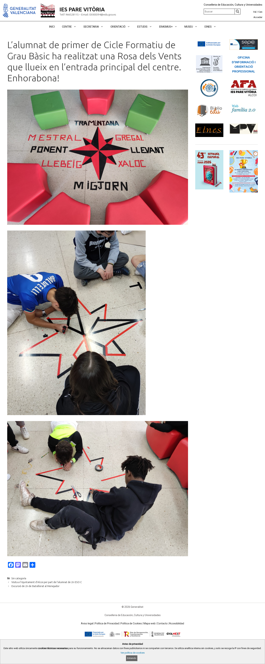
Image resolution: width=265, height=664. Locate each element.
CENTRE (67, 26)
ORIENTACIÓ (118, 26)
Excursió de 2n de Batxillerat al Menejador (35, 586)
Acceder (257, 17)
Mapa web (149, 623)
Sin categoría (18, 578)
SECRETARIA (91, 26)
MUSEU (188, 26)
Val (254, 11)
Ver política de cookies (133, 652)
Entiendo (131, 658)
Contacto (162, 623)
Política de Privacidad (107, 623)
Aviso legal (87, 623)
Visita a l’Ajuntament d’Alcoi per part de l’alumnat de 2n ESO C (46, 582)
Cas (260, 11)
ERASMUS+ (166, 26)
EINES (208, 26)
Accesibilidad (176, 623)
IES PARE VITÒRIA (82, 9)
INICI (52, 26)
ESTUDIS (142, 26)
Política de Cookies (131, 623)
